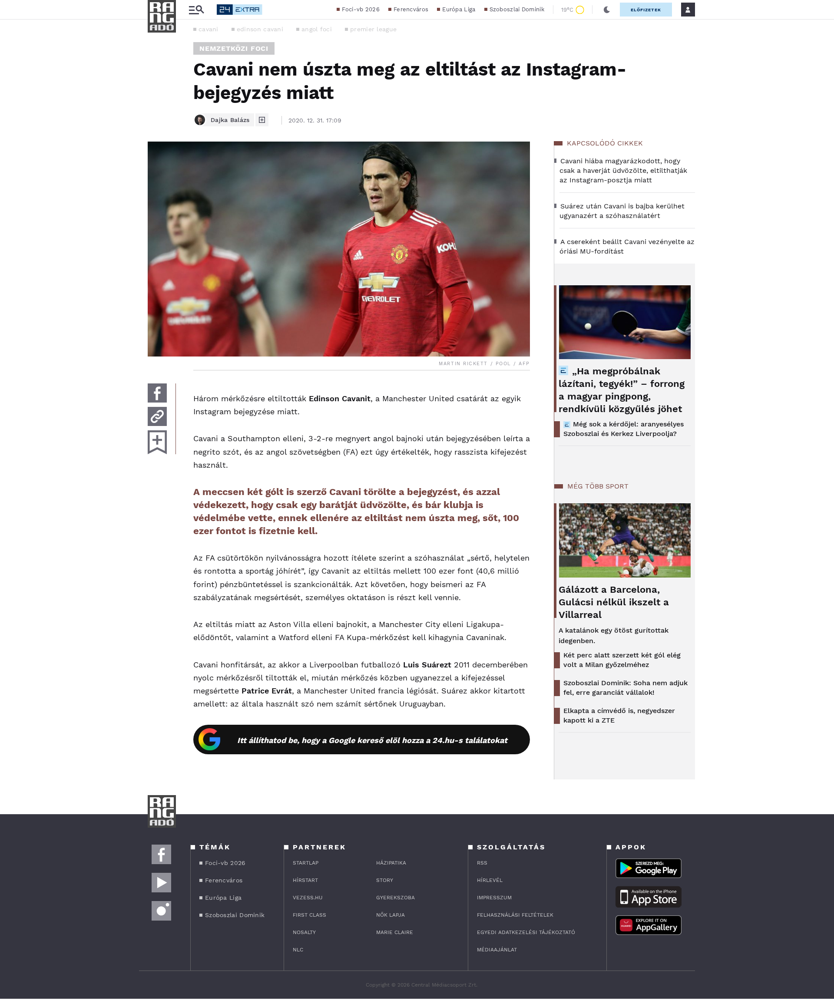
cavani (208, 29)
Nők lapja (390, 915)
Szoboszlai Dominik (517, 9)
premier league (373, 29)
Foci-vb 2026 (361, 9)
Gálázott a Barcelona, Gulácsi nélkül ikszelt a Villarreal (614, 602)
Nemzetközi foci (233, 48)
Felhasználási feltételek (515, 915)
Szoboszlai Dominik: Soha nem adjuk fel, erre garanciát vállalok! (625, 688)
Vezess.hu (308, 898)
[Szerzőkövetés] (261, 119)
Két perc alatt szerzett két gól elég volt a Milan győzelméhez (622, 660)
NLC (298, 950)
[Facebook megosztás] (157, 393)
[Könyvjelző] (157, 442)
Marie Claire (394, 932)
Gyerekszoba (395, 898)
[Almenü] (196, 10)
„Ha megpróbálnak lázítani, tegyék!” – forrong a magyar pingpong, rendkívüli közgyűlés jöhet (622, 390)
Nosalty (304, 932)
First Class (309, 915)
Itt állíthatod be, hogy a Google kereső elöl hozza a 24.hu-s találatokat (372, 740)
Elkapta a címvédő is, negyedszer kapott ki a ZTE (619, 715)
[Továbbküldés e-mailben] (157, 416)
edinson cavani (260, 29)
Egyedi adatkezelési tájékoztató (526, 932)
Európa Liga (458, 9)
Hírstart (305, 880)
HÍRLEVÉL (490, 880)
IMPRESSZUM (494, 898)
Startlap (305, 863)
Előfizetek (646, 9)
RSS (482, 863)
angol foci (316, 29)
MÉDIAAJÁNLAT (497, 950)
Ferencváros (411, 9)
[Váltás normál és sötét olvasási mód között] (607, 9)
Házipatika (391, 863)
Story (384, 880)
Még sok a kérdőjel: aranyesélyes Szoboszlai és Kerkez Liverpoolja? (623, 429)
